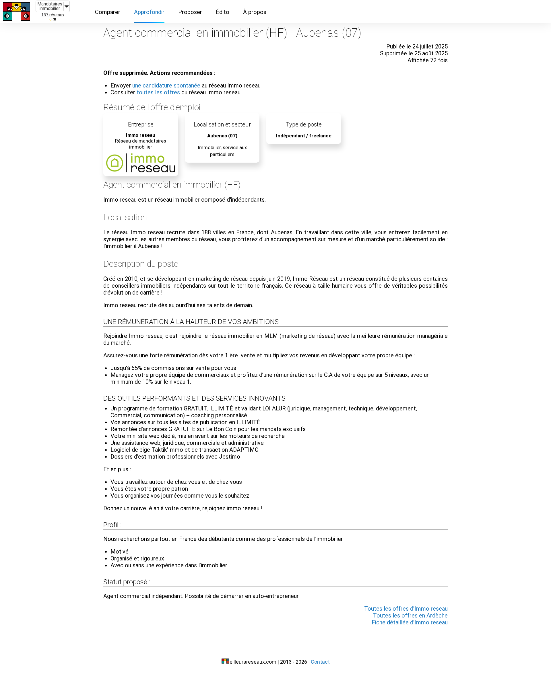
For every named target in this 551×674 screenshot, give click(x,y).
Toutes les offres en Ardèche (410, 615)
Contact (320, 662)
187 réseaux (52, 15)
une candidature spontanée (166, 85)
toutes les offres (158, 92)
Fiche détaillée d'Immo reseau (410, 622)
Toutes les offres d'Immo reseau (406, 608)
